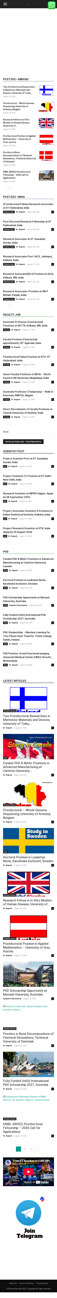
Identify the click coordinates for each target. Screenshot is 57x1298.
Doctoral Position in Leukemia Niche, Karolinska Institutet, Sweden (28, 859)
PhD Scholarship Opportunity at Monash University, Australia (25, 992)
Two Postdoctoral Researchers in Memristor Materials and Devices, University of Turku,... (19, 90)
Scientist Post (13, 451)
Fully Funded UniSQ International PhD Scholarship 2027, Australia (26, 1083)
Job (5, 466)
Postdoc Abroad (10, 711)
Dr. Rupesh (20, 212)
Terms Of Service (26, 1283)
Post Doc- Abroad (15, 79)
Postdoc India (9, 212)
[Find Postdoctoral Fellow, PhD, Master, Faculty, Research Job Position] (28, 1218)
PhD (5, 551)
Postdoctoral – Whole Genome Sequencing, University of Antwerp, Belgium (18, 106)
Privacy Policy (42, 1283)
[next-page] (10, 188)
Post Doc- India (14, 196)
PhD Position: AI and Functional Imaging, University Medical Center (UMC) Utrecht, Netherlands (27, 657)
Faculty (6, 330)
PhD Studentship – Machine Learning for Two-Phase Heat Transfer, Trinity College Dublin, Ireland (27, 636)
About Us (13, 1283)
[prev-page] (5, 188)
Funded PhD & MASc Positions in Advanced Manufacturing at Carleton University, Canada (28, 562)
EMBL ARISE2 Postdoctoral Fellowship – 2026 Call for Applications (16, 175)
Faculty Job (11, 314)
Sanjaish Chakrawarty (18, 605)
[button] (5, 4)
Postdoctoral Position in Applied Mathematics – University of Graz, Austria (19, 139)
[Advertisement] (28, 43)
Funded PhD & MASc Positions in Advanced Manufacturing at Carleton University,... (26, 767)
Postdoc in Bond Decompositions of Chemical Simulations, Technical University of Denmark (28, 1037)
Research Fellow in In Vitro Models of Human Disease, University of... (16, 122)
